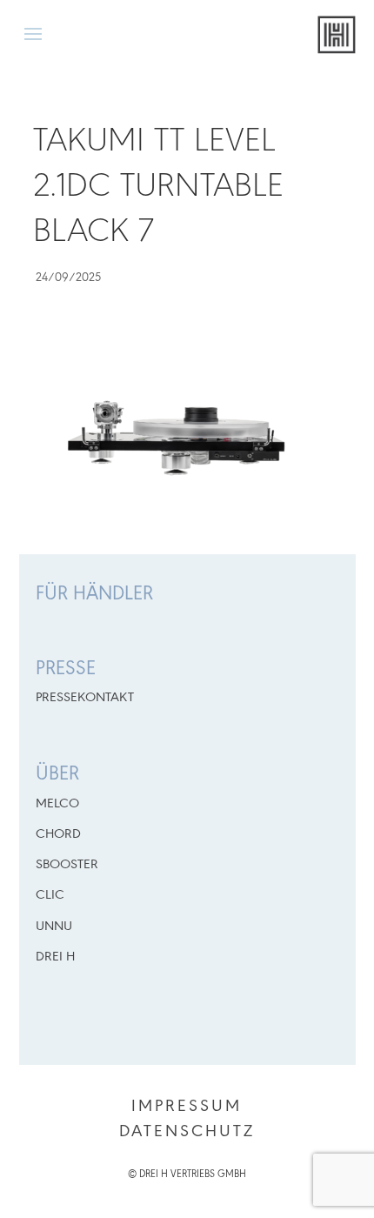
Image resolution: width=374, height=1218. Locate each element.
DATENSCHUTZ (187, 1132)
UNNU (54, 927)
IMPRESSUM (186, 1106)
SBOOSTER (67, 865)
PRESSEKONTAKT (85, 698)
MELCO (57, 804)
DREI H (55, 957)
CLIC (50, 895)
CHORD (58, 834)
